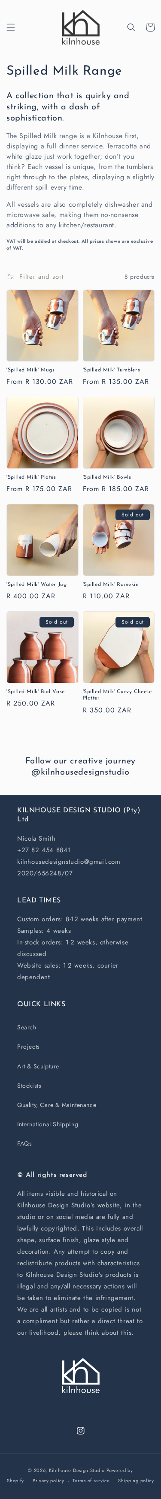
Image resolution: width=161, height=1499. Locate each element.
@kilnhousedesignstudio (80, 772)
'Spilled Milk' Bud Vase (35, 691)
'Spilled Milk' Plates (31, 477)
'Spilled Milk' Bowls (107, 477)
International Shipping (47, 1124)
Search (26, 1027)
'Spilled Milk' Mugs (30, 370)
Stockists (29, 1085)
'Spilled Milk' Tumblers (111, 370)
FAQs (24, 1143)
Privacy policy (48, 1480)
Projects (28, 1046)
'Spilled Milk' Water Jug (36, 584)
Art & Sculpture (38, 1066)
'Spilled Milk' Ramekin (111, 584)
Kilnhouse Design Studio (77, 1470)
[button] (10, 27)
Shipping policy (136, 1480)
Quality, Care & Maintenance (56, 1105)
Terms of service (91, 1480)
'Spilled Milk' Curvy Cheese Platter (117, 695)
